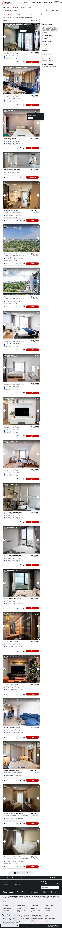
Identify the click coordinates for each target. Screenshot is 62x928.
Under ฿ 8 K (50, 37)
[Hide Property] (35, 25)
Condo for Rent (10, 7)
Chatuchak (23, 7)
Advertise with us (48, 2)
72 (27, 872)
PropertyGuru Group (7, 881)
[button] (34, 27)
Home (4, 7)
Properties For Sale (21, 905)
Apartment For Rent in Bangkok (23, 918)
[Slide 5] (21, 207)
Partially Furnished (52, 66)
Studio (43, 48)
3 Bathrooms (51, 60)
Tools (46, 915)
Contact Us (17, 881)
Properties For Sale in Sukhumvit (37, 920)
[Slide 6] (22, 207)
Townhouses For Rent (35, 910)
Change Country (44, 881)
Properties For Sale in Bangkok (37, 918)
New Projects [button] (26, 2)
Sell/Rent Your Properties (50, 918)
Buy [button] (15, 2)
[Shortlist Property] (38, 25)
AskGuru (4, 906)
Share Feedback (18, 884)
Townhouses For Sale (21, 910)
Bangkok (17, 7)
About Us (4, 882)
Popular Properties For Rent (23, 915)
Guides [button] (40, 2)
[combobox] (25, 10)
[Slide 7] (23, 207)
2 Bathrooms (44, 60)
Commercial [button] (35, 2)
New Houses (47, 910)
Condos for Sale (20, 906)
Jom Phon (50, 42)
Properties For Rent (35, 905)
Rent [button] (20, 2)
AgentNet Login (48, 916)
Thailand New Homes (49, 905)
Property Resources (7, 908)
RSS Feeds (47, 920)
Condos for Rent (34, 906)
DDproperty (5, 905)
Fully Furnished (45, 66)
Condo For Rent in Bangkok (22, 916)
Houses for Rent (34, 908)
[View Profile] (15, 24)
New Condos (47, 908)
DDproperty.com (6, 896)
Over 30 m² (50, 54)
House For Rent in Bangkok (22, 920)
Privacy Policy (15, 919)
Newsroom (17, 882)
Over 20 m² (44, 54)
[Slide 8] (24, 638)
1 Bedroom (48, 48)
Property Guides (6, 910)
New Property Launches (49, 906)
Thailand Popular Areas (36, 915)
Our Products (5, 884)
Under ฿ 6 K (44, 37)
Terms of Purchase (30, 925)
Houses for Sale (20, 908)
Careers (4, 886)
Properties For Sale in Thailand (37, 916)
